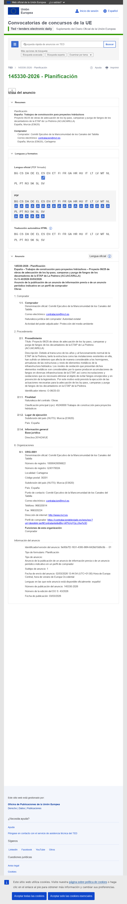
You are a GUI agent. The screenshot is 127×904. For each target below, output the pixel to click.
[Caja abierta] (12, 91)
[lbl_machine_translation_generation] (50, 228)
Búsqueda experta (56, 55)
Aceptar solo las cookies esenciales (71, 896)
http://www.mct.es (58, 515)
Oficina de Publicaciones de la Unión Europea (34, 804)
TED (10, 67)
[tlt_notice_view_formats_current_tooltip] (109, 256)
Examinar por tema (79, 55)
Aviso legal (13, 865)
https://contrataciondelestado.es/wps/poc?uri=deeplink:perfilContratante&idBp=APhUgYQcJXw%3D (59, 521)
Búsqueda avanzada (32, 55)
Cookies (12, 871)
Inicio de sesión (89, 11)
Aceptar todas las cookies (29, 896)
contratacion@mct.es (49, 138)
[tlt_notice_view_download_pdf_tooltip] (16, 206)
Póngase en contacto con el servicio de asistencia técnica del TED (42, 833)
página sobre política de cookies (88, 882)
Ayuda (11, 827)
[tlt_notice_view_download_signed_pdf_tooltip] (43, 177)
